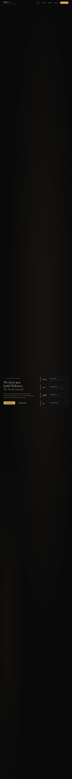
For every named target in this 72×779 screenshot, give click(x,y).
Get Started (64, 2)
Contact (56, 2)
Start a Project (9, 403)
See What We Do (22, 403)
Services (44, 2)
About (38, 2)
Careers (50, 2)
